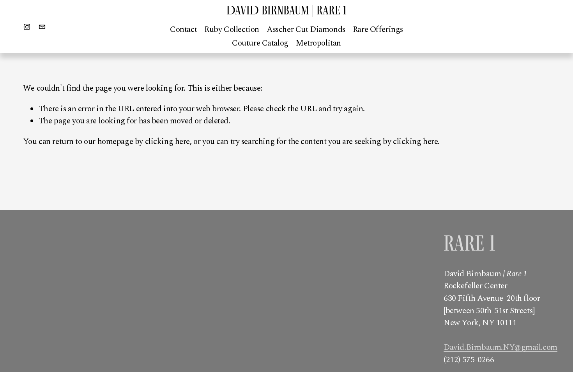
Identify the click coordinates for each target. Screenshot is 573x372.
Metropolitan (318, 43)
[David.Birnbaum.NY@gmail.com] (42, 27)
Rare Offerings (378, 29)
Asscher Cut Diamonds (306, 29)
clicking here (167, 141)
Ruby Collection (231, 29)
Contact (183, 29)
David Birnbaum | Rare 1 (286, 10)
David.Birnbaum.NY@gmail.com (500, 348)
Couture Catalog (260, 43)
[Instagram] (27, 27)
